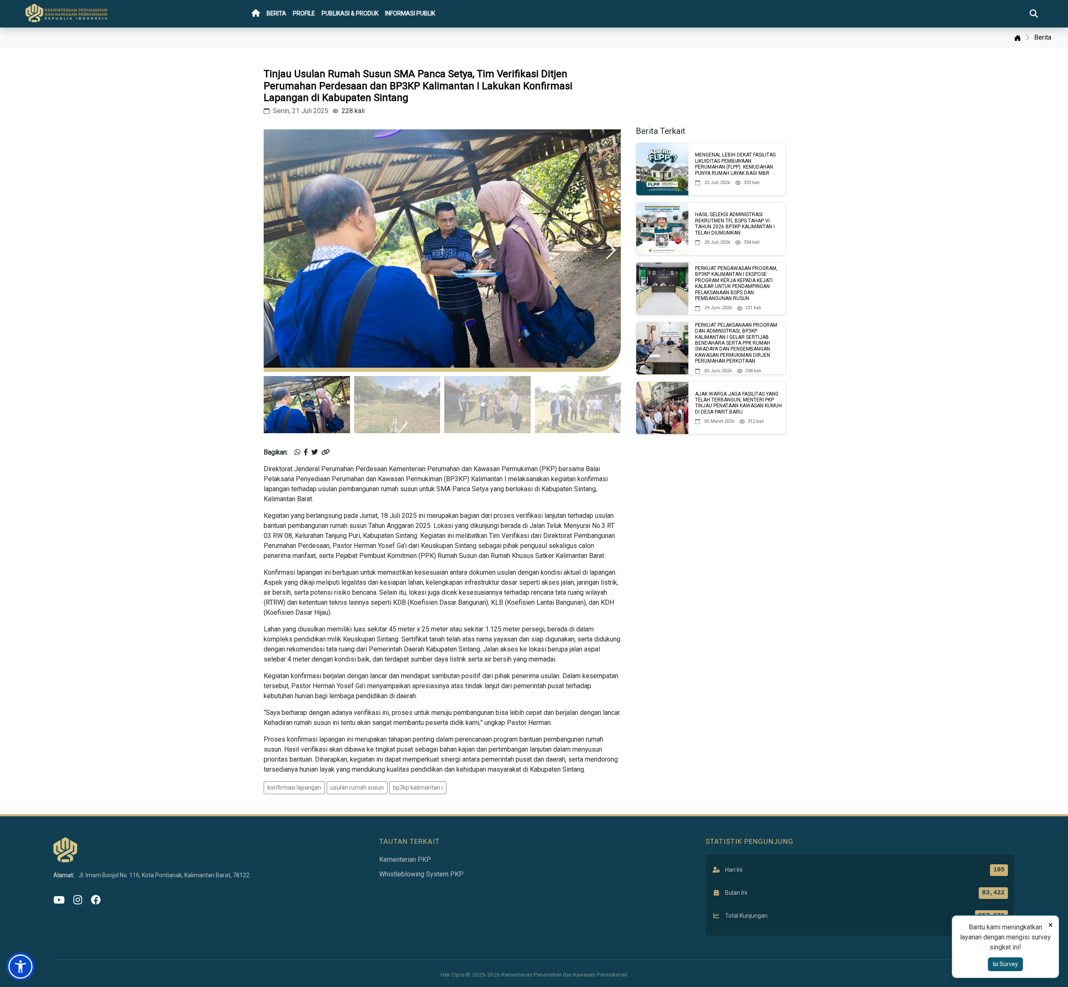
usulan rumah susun (357, 787)
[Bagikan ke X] (314, 452)
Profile (304, 13)
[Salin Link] (325, 452)
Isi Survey (1005, 964)
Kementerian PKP (405, 859)
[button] (611, 250)
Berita (276, 13)
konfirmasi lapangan (294, 787)
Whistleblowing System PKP (421, 874)
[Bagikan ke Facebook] (306, 452)
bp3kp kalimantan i (418, 787)
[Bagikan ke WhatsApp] (297, 452)
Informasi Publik (410, 13)
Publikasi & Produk (350, 13)
